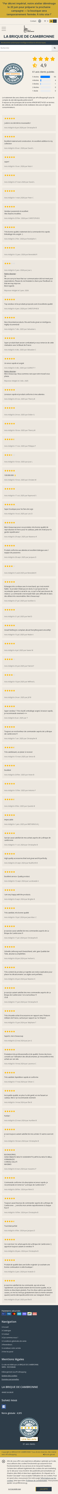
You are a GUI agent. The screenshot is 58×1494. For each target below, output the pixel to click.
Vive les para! (8, 1351)
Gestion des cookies (9, 1376)
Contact (33, 21)
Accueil (5, 1327)
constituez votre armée (12, 1348)
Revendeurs (7, 1344)
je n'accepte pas (14, 1489)
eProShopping (11, 1454)
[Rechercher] (55, 48)
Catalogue (7, 1330)
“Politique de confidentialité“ (36, 1480)
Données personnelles (10, 1379)
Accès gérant (50, 1454)
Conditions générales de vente (14, 1341)
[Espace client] (39, 21)
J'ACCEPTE (44, 1489)
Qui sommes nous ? (10, 1337)
